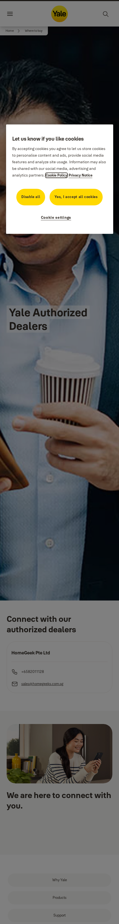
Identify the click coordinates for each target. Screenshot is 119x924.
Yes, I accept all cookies (76, 197)
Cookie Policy (56, 175)
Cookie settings (56, 217)
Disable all (30, 197)
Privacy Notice (80, 175)
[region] (59, 179)
